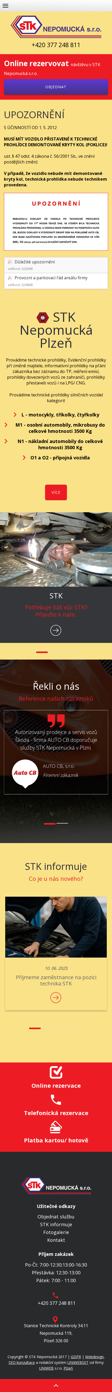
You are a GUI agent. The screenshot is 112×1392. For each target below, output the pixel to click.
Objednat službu (56, 1216)
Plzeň (68, 1368)
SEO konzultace (22, 1362)
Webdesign (94, 1356)
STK (56, 595)
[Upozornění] (56, 221)
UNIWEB (46, 1368)
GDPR (76, 1356)
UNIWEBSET (78, 1362)
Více (56, 492)
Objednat (56, 86)
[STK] (56, 549)
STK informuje (56, 1224)
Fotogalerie (56, 1232)
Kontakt (56, 1240)
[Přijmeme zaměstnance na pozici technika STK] (56, 927)
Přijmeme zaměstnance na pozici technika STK (56, 980)
